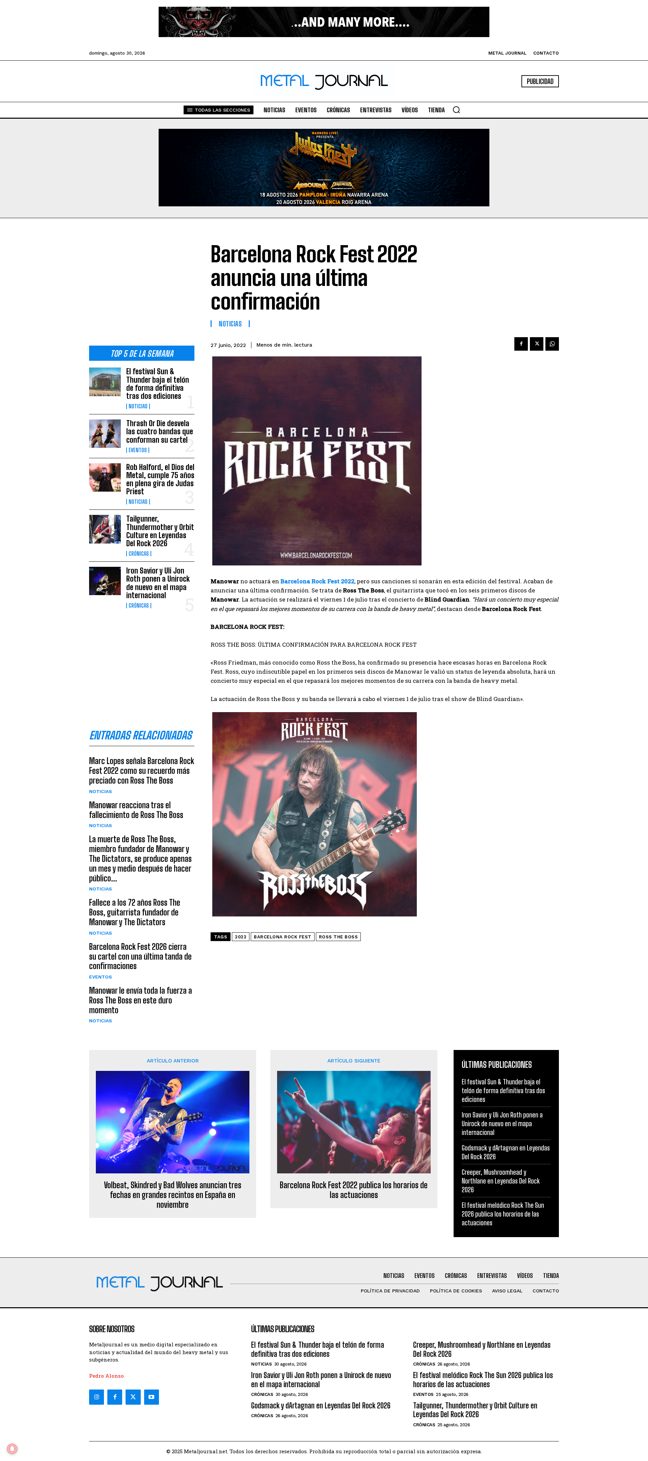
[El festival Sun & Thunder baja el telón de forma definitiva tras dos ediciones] (105, 382)
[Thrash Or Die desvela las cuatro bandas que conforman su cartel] (105, 433)
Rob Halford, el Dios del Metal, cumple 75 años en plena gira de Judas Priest (160, 479)
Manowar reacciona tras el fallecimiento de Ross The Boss (136, 810)
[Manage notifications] (12, 1448)
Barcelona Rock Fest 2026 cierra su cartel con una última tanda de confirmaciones (140, 956)
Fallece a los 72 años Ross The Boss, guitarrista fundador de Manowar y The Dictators (134, 912)
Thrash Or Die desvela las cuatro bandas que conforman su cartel (159, 431)
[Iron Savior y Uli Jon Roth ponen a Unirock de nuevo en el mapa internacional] (105, 581)
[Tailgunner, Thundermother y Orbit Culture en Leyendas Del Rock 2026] (105, 529)
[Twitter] (133, 1397)
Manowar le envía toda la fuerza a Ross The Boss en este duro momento (140, 1000)
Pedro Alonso (106, 1375)
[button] (456, 109)
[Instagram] (96, 1397)
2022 (240, 936)
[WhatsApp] (552, 344)
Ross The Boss (338, 936)
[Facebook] (521, 344)
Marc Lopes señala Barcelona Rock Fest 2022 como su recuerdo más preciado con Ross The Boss (141, 770)
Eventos (138, 450)
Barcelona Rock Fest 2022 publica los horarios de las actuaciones (354, 1190)
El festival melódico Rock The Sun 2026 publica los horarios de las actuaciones (503, 1214)
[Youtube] (151, 1397)
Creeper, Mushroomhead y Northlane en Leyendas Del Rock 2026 (501, 1181)
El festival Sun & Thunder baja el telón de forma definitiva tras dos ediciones (157, 384)
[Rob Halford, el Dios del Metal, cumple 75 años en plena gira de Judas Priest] (105, 477)
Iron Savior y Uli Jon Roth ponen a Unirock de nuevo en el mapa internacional (158, 583)
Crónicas (139, 553)
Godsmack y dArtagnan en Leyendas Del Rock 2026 (320, 1405)
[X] (536, 344)
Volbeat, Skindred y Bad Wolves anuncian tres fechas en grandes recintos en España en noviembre (172, 1194)
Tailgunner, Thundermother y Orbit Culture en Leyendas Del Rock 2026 (160, 531)
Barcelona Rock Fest (283, 936)
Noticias (138, 406)
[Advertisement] (141, 287)
